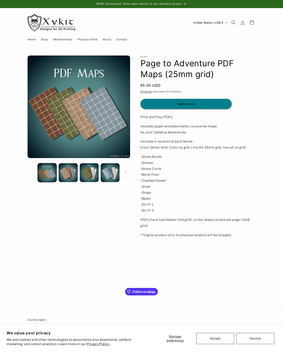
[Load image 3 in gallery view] (89, 172)
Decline (255, 338)
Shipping (146, 91)
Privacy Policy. (98, 344)
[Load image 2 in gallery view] (68, 172)
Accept (215, 338)
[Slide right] (125, 172)
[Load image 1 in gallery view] (47, 172)
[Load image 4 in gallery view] (110, 172)
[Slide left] (32, 172)
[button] (233, 22)
